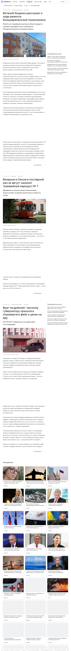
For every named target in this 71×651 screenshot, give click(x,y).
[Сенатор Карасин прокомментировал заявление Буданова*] (13, 633)
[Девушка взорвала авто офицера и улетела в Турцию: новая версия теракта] (13, 611)
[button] (24, 45)
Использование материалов (60, 650)
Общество (26, 9)
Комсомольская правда (17, 9)
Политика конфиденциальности (46, 650)
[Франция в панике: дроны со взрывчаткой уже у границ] (35, 633)
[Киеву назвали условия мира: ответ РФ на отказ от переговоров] (35, 544)
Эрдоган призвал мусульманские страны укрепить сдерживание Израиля (56, 315)
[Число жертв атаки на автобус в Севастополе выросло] (35, 521)
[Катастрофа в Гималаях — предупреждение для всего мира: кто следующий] (35, 499)
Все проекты (17, 650)
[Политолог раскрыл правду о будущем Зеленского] (57, 521)
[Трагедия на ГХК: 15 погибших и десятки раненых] (13, 588)
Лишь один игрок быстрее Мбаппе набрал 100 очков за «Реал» (56, 308)
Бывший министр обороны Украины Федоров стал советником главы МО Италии (57, 65)
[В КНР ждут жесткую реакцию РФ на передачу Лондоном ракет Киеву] (35, 611)
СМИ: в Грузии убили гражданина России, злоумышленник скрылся (56, 57)
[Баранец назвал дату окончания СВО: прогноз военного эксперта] (35, 476)
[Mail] (2, 1)
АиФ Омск (13, 176)
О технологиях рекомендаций (33, 650)
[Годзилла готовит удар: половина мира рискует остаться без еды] (35, 566)
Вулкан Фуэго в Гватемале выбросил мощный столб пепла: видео (57, 73)
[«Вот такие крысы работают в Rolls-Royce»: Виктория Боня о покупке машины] (57, 544)
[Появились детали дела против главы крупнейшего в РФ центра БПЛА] (13, 566)
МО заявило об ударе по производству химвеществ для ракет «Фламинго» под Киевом (57, 61)
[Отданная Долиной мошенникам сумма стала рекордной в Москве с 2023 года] (13, 499)
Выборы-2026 (8, 5)
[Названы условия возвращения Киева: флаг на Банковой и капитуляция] (57, 611)
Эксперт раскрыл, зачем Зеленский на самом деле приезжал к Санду (57, 69)
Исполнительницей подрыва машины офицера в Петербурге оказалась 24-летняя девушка (57, 323)
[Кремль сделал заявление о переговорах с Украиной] (57, 499)
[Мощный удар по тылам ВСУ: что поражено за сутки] (35, 588)
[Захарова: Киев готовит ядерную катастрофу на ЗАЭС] (57, 633)
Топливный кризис (35, 5)
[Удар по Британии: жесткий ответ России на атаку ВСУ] (57, 476)
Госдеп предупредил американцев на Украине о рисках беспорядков (57, 311)
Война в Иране (19, 5)
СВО (26, 5)
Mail (2, 650)
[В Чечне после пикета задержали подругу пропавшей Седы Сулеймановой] (13, 476)
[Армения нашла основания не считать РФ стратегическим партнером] (13, 544)
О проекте (24, 650)
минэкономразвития (30, 422)
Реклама (12, 650)
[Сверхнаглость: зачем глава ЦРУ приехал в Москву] (13, 521)
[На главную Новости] (7, 1)
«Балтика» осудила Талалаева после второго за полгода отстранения (57, 319)
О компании (6, 650)
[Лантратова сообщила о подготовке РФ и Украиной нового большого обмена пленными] (57, 566)
